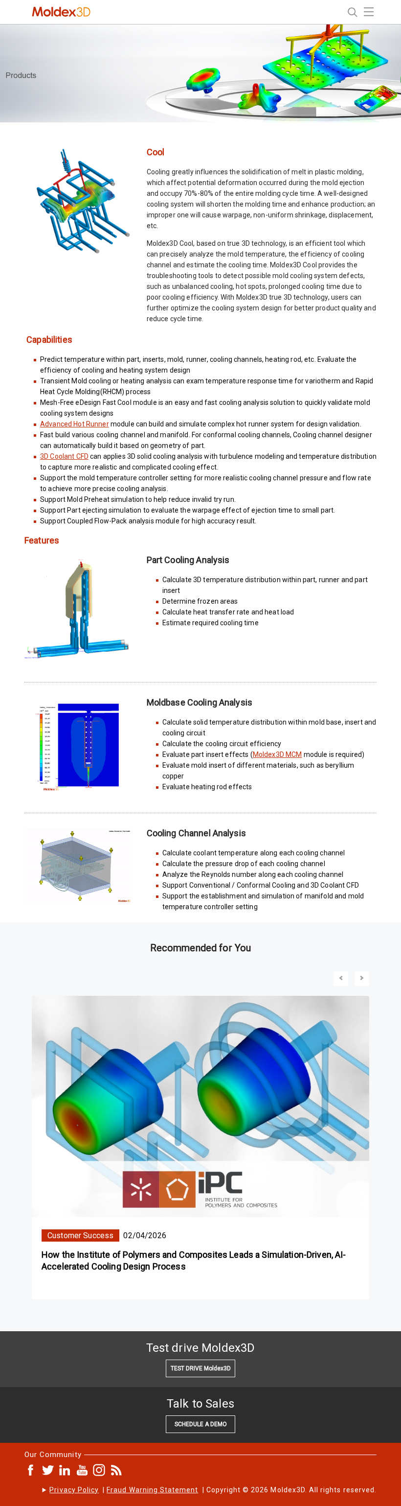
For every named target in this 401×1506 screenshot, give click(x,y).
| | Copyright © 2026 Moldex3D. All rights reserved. (213, 1490)
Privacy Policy (74, 1490)
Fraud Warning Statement (152, 1490)
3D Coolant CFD (64, 456)
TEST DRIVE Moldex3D (201, 1368)
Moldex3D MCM (277, 754)
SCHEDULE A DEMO (201, 1424)
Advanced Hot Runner (74, 424)
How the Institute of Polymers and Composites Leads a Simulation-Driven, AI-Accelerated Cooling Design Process (194, 1260)
